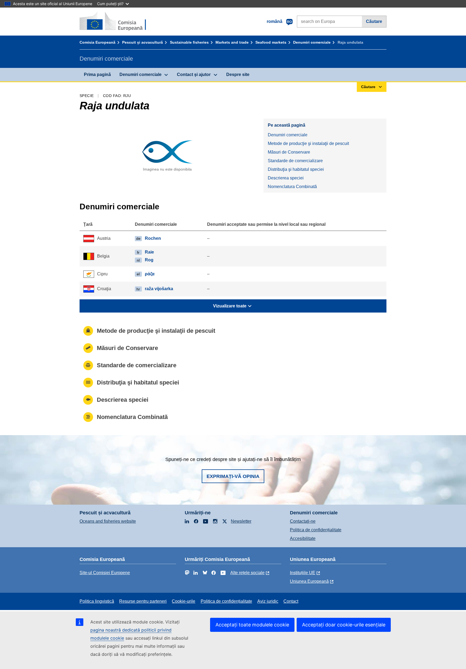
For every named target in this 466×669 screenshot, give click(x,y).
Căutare (374, 21)
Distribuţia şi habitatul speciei (296, 169)
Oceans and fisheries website (108, 521)
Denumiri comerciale (312, 42)
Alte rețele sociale (247, 572)
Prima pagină (97, 74)
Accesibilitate (303, 538)
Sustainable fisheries (189, 42)
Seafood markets (270, 42)
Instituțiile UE (302, 572)
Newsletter (241, 521)
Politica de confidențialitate (315, 530)
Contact (290, 601)
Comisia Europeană (97, 42)
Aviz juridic (267, 601)
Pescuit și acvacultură (142, 42)
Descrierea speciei (286, 178)
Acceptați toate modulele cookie (252, 625)
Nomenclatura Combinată (292, 186)
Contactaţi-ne (303, 521)
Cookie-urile (183, 601)
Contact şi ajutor (194, 74)
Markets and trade (232, 42)
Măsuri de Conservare (289, 152)
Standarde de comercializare (295, 160)
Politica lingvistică (97, 601)
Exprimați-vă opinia (233, 476)
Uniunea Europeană (309, 581)
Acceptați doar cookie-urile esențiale (343, 625)
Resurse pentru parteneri (143, 601)
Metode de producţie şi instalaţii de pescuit (308, 143)
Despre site (237, 74)
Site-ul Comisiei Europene (105, 572)
